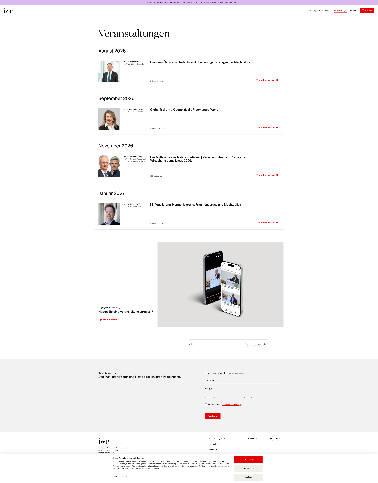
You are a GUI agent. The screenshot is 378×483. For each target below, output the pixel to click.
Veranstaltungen (340, 10)
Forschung (312, 10)
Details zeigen (118, 476)
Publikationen (324, 10)
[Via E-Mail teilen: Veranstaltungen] (247, 344)
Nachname (210, 397)
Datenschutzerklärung (231, 404)
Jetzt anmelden (230, 3)
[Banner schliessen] (373, 2)
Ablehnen (248, 477)
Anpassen (248, 468)
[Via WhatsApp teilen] (259, 344)
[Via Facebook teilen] (253, 344)
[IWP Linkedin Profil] (271, 438)
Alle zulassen (248, 459)
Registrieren (212, 416)
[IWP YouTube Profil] (277, 438)
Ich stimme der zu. (226, 404)
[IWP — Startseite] (8, 10)
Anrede (208, 389)
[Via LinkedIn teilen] (265, 344)
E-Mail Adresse (212, 380)
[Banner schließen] (266, 457)
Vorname (247, 397)
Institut (353, 10)
